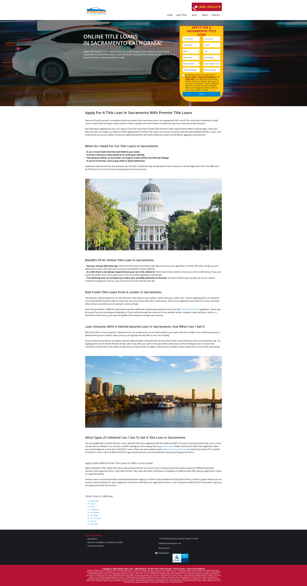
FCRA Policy (190, 79)
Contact (216, 15)
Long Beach (94, 509)
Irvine (92, 507)
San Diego (94, 515)
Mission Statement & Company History (105, 542)
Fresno (92, 504)
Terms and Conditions (206, 77)
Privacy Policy (191, 77)
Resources (92, 539)
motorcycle (167, 446)
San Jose (93, 521)
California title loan (189, 309)
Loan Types (181, 15)
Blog (194, 15)
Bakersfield (94, 501)
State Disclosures (95, 546)
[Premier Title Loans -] (97, 11)
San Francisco (95, 518)
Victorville (94, 524)
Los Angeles (94, 512)
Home (170, 15)
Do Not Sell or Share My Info (159, 569)
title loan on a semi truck (175, 449)
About (205, 15)
